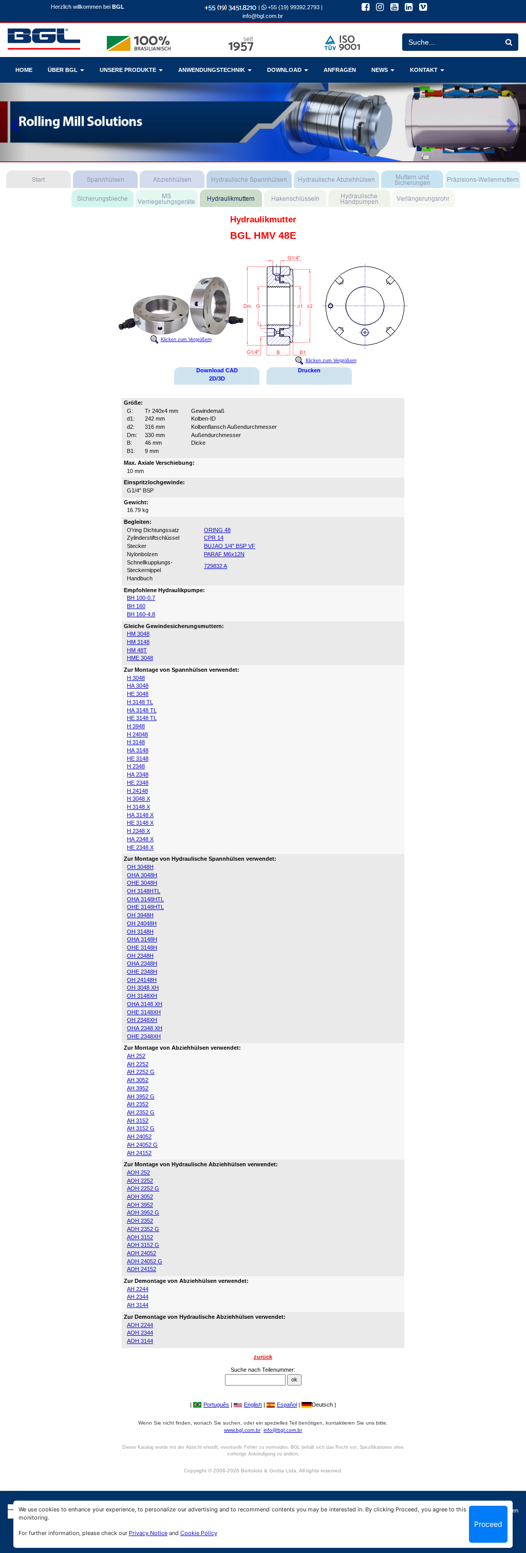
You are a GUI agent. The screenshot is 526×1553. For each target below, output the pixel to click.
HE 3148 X (140, 823)
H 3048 (136, 678)
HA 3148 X (140, 815)
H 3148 (136, 742)
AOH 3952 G (143, 1212)
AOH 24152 (141, 1269)
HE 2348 (137, 783)
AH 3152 (137, 1121)
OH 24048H (142, 923)
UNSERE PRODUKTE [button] (129, 70)
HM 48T (137, 650)
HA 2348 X (140, 839)
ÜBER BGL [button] (63, 70)
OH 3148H (140, 932)
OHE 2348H (142, 972)
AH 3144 (137, 1305)
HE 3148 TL (142, 718)
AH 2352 (137, 1104)
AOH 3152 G (143, 1245)
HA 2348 (137, 774)
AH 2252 (137, 1064)
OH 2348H (140, 956)
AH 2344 (137, 1297)
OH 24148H (142, 980)
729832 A (215, 566)
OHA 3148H (142, 939)
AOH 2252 (140, 1181)
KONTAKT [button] (424, 70)
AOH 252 (138, 1172)
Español (287, 1405)
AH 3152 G (141, 1128)
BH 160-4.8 (141, 614)
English (253, 1405)
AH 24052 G (142, 1145)
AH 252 (136, 1056)
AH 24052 (139, 1136)
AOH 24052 (141, 1253)
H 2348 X (138, 831)
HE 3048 (137, 694)
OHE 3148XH (144, 1012)
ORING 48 (217, 530)
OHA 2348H (142, 963)
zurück (263, 1357)
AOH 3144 (140, 1341)
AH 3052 (137, 1080)
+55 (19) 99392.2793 (293, 7)
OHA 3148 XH (144, 1004)
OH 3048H (140, 867)
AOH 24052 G (144, 1261)
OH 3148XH (142, 996)
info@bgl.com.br (262, 16)
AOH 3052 (140, 1197)
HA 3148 (137, 750)
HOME (23, 70)
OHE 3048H (142, 883)
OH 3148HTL (143, 891)
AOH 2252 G (143, 1188)
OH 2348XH (142, 1020)
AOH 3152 (140, 1237)
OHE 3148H (142, 947)
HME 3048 (140, 658)
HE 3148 (137, 758)
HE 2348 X (140, 847)
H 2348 (136, 766)
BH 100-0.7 (141, 598)
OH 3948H (140, 915)
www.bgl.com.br (242, 1430)
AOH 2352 (140, 1221)
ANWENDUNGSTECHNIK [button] (212, 70)
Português (216, 1405)
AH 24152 (139, 1153)
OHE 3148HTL (145, 907)
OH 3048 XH (143, 987)
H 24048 (137, 734)
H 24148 (137, 791)
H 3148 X (138, 807)
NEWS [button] (380, 70)
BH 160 (136, 606)
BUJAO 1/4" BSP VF (229, 546)
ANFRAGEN (340, 70)
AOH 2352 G (143, 1229)
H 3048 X (138, 799)
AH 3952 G (141, 1096)
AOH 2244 (140, 1325)
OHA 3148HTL (145, 899)
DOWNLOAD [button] (285, 70)
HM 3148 (138, 642)
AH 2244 (137, 1289)
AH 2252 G (141, 1072)
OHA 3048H (142, 875)
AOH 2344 (140, 1333)
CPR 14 (213, 538)
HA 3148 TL (142, 710)
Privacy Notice (148, 1533)
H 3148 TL (140, 702)
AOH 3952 (140, 1205)
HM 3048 (138, 634)
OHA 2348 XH (144, 1028)
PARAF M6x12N (224, 554)
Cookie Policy (198, 1533)
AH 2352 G (141, 1112)
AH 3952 (137, 1088)
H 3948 (136, 726)
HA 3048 (137, 686)
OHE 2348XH (144, 1036)
